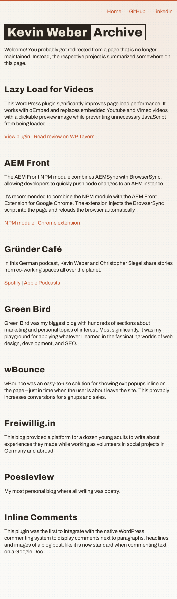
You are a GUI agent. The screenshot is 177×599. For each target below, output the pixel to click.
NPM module (19, 223)
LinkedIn (163, 11)
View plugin (17, 136)
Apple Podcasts (42, 283)
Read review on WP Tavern (64, 136)
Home (114, 11)
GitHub (137, 11)
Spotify (12, 283)
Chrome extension (59, 223)
